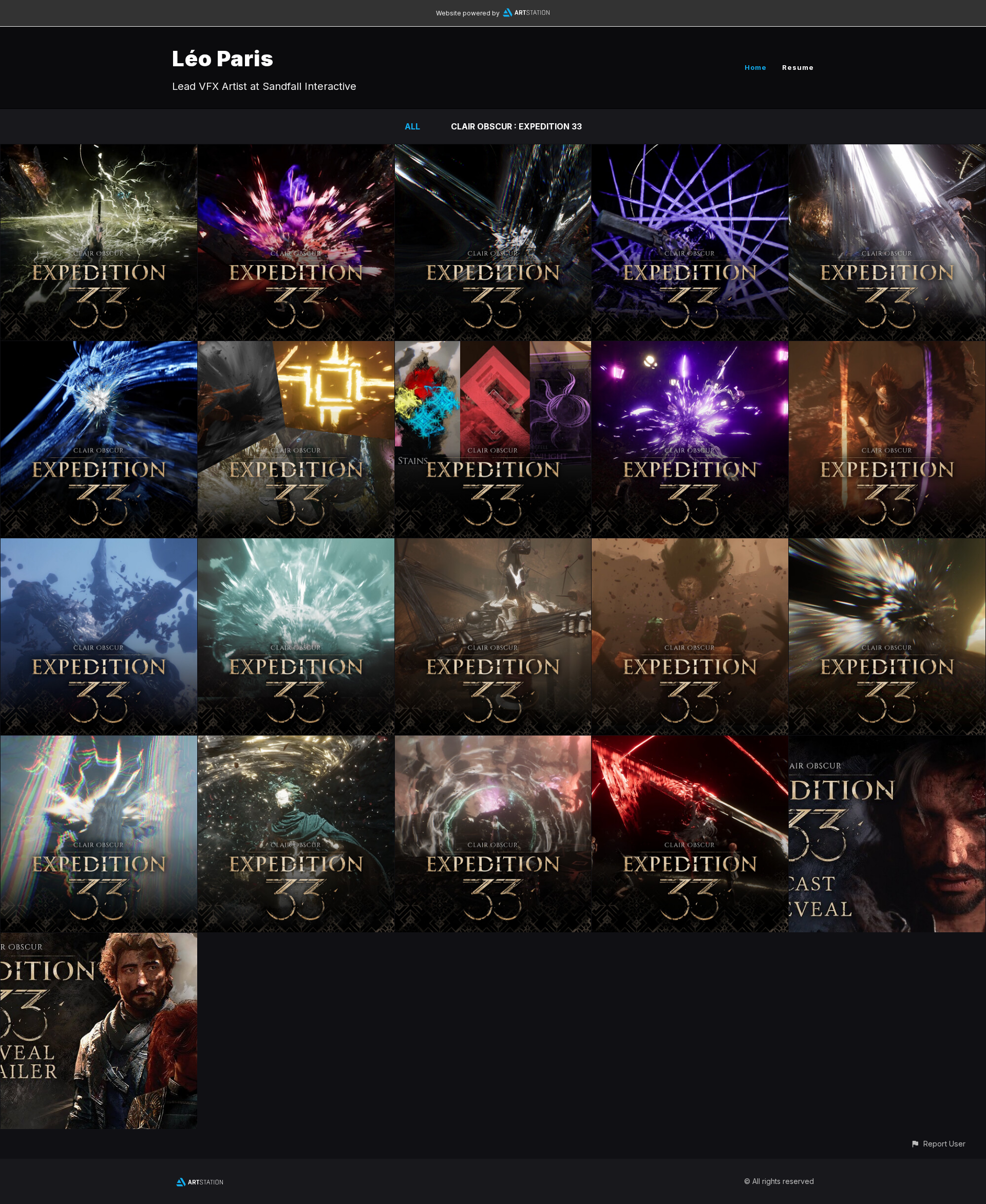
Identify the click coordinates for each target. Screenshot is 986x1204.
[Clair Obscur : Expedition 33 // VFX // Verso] (887, 151)
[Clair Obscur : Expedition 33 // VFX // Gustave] (99, 151)
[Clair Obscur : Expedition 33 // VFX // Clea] (493, 743)
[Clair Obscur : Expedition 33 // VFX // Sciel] (690, 151)
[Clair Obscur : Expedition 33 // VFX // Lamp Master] (690, 348)
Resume (798, 67)
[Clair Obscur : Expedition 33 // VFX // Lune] (296, 151)
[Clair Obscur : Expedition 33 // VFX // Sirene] (690, 545)
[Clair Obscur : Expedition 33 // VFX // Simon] (690, 743)
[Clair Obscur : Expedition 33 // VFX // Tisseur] (493, 545)
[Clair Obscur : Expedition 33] (99, 940)
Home (756, 67)
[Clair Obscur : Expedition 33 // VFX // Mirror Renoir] (887, 545)
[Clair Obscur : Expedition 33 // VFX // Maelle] (493, 151)
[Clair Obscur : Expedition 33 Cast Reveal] (887, 743)
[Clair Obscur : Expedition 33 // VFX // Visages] (99, 545)
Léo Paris (223, 58)
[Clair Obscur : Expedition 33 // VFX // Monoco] (99, 348)
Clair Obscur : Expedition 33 (516, 126)
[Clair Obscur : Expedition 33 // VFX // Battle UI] (493, 348)
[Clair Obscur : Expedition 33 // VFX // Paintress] (99, 743)
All (412, 126)
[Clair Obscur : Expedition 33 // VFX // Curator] (296, 743)
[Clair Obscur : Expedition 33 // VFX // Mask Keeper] (296, 545)
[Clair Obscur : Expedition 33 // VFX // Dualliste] (887, 348)
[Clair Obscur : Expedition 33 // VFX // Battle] (296, 348)
